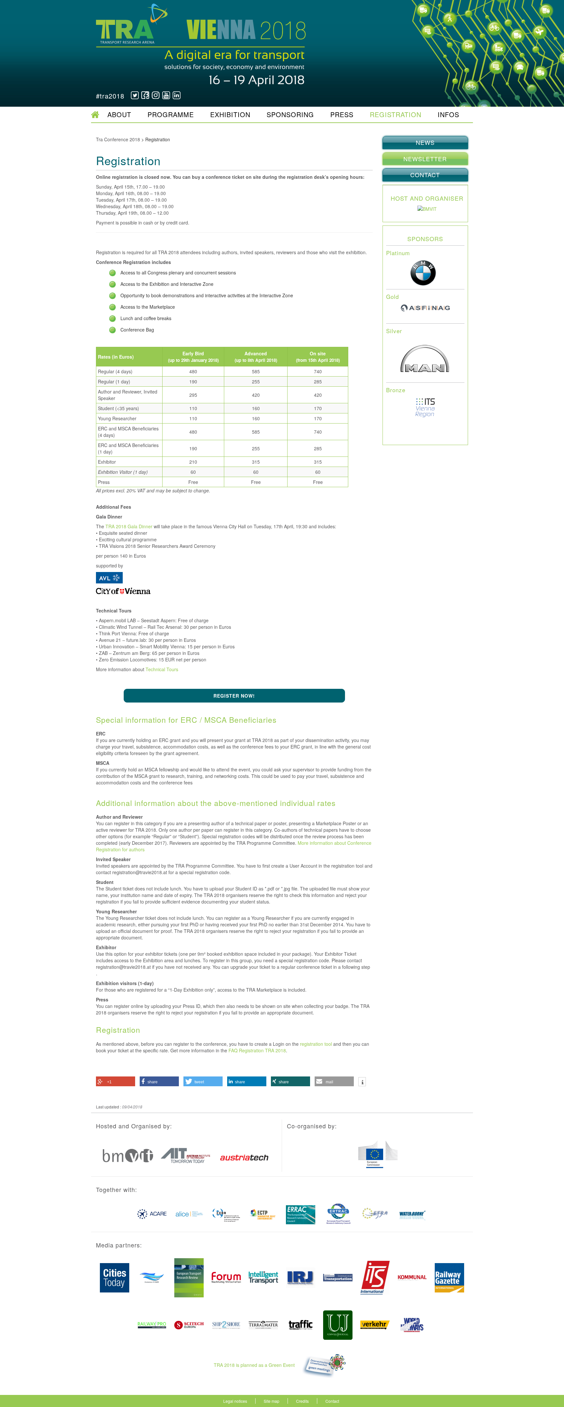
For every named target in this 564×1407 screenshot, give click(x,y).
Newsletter (425, 158)
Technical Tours (162, 669)
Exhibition (230, 114)
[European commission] (425, 208)
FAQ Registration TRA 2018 (257, 1050)
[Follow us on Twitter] (135, 95)
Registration (395, 114)
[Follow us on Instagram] (156, 95)
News (425, 142)
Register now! (234, 695)
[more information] (362, 1082)
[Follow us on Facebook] (145, 95)
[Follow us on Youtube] (166, 95)
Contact (425, 174)
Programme (171, 114)
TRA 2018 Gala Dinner (128, 526)
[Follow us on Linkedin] (176, 95)
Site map (271, 1401)
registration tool (316, 1044)
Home (95, 114)
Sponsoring (290, 114)
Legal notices (235, 1401)
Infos (448, 114)
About (119, 114)
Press (341, 114)
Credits (302, 1401)
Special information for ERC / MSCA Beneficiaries (186, 719)
